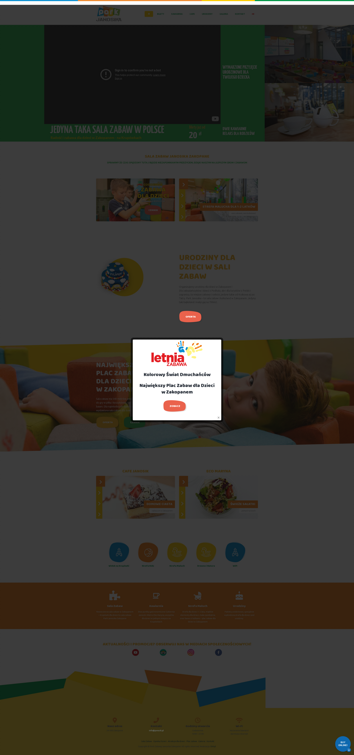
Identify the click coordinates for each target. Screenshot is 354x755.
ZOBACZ (175, 406)
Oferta (191, 317)
